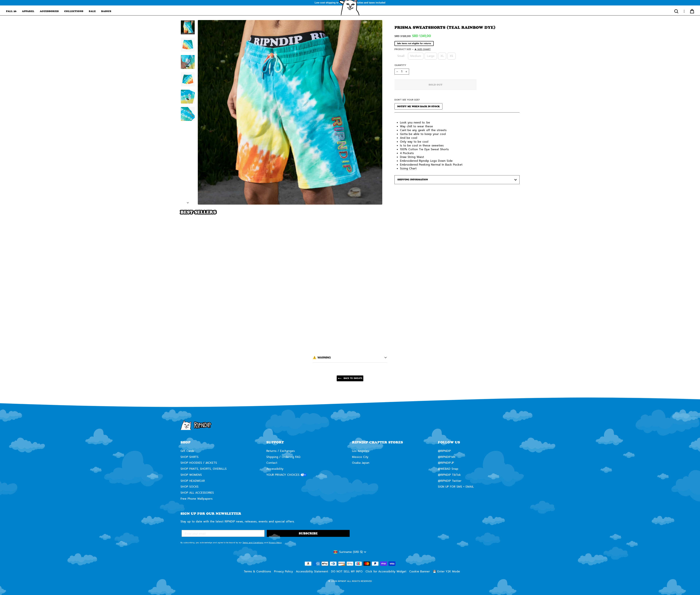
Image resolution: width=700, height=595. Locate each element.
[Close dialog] (416, 253)
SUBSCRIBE (385, 306)
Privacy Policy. (373, 319)
